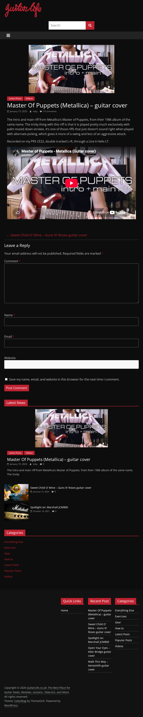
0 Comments (50, 111)
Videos (29, 98)
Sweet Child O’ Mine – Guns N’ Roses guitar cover (46, 235)
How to (8, 559)
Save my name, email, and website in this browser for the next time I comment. (64, 379)
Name (9, 315)
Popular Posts (12, 570)
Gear (7, 553)
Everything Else (13, 542)
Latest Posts (15, 98)
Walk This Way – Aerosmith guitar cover (98, 665)
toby (35, 111)
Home (64, 610)
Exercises (10, 547)
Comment (12, 261)
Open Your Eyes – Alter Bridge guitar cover (99, 651)
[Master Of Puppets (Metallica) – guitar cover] (71, 411)
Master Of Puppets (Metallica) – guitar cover (48, 459)
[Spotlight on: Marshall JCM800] (16, 505)
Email (9, 336)
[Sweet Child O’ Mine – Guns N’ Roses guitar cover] (16, 486)
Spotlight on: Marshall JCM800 (49, 507)
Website (10, 358)
